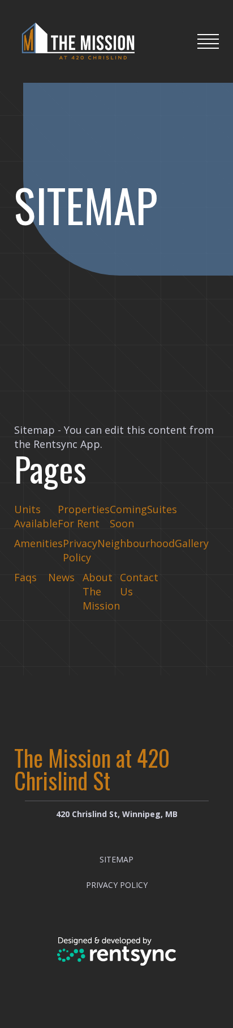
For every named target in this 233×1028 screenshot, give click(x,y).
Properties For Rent (84, 516)
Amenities (38, 543)
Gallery (192, 543)
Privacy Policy (80, 550)
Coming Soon (128, 516)
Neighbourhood (136, 543)
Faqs (25, 577)
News (61, 577)
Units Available (36, 516)
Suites (162, 509)
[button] (208, 41)
